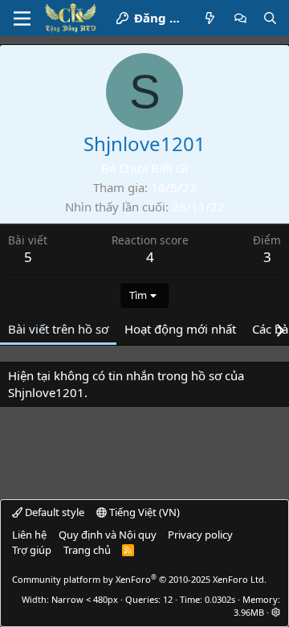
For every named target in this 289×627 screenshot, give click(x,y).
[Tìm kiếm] (270, 18)
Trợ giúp (31, 550)
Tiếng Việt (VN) (143, 512)
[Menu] (22, 18)
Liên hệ (29, 534)
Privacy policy (200, 534)
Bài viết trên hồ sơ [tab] (58, 329)
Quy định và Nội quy (108, 534)
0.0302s (220, 599)
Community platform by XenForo (139, 579)
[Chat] (240, 18)
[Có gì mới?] (210, 18)
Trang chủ (87, 550)
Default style (53, 512)
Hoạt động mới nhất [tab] (180, 329)
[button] (275, 612)
